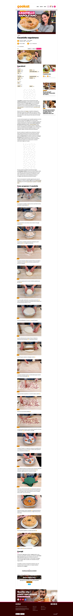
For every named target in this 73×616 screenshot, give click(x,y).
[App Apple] (18, 614)
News (38, 6)
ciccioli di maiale (33, 124)
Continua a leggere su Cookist (29, 570)
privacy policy (35, 606)
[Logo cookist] (23, 6)
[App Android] (22, 614)
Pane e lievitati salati (27, 574)
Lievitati (22, 574)
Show (45, 6)
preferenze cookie (35, 610)
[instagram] (21, 599)
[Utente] (52, 6)
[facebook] (25, 599)
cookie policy (34, 607)
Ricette (41, 6)
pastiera (34, 181)
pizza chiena (29, 181)
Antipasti (18, 574)
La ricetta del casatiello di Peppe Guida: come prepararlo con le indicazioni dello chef (49, 111)
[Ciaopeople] (55, 613)
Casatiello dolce (47, 74)
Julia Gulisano (22, 46)
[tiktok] (18, 599)
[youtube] (23, 599)
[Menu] (55, 6)
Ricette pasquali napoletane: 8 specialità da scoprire (49, 93)
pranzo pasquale (20, 106)
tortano (27, 111)
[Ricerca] (48, 6)
